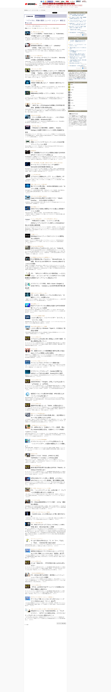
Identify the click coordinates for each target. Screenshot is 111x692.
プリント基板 (73, 105)
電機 (58, 5)
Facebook (41, 1)
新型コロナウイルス (73, 113)
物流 (65, 3)
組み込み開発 (45, 3)
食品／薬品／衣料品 (73, 5)
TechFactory (84, 1)
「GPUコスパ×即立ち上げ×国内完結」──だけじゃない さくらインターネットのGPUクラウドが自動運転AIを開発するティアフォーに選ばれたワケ (45, 276)
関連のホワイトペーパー (40, 16)
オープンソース (49, 28)
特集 (61, 7)
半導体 (72, 84)
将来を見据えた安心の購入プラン (78, 63)
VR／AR (53, 7)
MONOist (57, 1)
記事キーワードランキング (77, 82)
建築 (71, 92)
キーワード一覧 (35, 10)
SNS (54, 28)
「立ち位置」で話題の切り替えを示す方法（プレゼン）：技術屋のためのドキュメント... (77, 41)
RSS (45, 1)
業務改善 (72, 100)
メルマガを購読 (50, 1)
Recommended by (79, 68)
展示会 (57, 7)
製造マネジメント (60, 3)
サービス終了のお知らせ (78, 70)
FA (54, 3)
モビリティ (45, 5)
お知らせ (76, 7)
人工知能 (34, 28)
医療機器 (49, 5)
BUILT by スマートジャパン (78, 1)
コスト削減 (72, 87)
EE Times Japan (63, 1)
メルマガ (71, 7)
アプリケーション (41, 28)
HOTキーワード (77, 111)
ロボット (54, 5)
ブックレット (65, 7)
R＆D (68, 3)
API (58, 28)
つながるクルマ (41, 7)
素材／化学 (66, 5)
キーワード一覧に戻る (61, 623)
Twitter (43, 1)
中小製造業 (80, 5)
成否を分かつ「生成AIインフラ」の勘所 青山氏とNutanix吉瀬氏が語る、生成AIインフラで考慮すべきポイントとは (44, 429)
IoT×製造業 (48, 7)
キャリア (72, 3)
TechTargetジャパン (80, 12)
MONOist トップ (27, 10)
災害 (71, 97)
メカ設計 (50, 3)
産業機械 (61, 5)
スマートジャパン (72, 1)
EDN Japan (67, 1)
